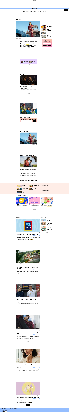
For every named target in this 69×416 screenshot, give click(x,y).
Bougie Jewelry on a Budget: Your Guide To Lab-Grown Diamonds (49, 30)
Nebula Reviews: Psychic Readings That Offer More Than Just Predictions (49, 37)
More (45, 11)
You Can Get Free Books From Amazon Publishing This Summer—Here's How (49, 26)
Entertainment (34, 11)
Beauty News (48, 28)
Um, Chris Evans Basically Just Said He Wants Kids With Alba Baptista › (46, 187)
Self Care (27, 11)
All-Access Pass (50, 205)
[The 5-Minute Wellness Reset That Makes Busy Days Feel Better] (28, 256)
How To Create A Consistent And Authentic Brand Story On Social (49, 220)
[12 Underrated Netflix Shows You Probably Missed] (22, 61)
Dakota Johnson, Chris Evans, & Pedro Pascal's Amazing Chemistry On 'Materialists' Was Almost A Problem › (46, 190)
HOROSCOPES (39, 11)
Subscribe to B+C (31, 204)
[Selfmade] (22, 200)
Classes (42, 204)
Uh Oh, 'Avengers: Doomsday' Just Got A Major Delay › (46, 185)
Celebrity (31, 11)
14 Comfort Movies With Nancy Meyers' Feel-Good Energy (34, 61)
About (1, 408)
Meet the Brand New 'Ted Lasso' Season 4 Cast (26, 299)
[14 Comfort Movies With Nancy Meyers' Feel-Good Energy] (30, 61)
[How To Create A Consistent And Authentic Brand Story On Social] (43, 220)
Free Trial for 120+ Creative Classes (34, 8)
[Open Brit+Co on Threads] (4, 411)
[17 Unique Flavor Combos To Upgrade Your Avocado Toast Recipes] (31, 186)
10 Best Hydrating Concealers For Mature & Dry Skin (25, 185)
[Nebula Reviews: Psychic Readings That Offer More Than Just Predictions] (43, 36)
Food (42, 11)
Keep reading (31, 239)
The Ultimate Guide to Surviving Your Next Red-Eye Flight (27, 333)
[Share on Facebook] (33, 235)
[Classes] (47, 200)
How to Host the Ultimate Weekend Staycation (49, 227)
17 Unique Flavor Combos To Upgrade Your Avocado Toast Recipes (36, 185)
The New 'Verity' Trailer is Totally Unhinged (25, 188)
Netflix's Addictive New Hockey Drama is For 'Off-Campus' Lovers (25, 191)
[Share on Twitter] (35, 235)
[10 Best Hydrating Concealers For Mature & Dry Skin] (19, 186)
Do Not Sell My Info (15, 408)
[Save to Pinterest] (34, 235)
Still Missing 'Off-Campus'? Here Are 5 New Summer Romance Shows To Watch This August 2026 (36, 188)
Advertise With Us (5, 408)
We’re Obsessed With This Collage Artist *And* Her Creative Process (49, 224)
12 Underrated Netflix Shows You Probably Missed (26, 61)
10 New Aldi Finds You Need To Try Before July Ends (27, 234)
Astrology (48, 35)
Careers (10, 408)
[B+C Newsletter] (34, 200)
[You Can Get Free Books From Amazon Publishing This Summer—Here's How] (43, 26)
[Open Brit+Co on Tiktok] (5, 411)
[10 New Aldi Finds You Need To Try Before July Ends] (28, 225)
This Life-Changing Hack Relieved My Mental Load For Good (49, 33)
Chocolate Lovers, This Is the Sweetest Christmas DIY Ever (49, 230)
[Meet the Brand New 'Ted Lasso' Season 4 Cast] (28, 290)
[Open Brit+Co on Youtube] (3, 411)
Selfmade (17, 204)
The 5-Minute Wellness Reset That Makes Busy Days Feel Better (27, 268)
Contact (12, 408)
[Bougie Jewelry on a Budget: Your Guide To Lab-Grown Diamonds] (43, 29)
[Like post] (39, 235)
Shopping (24, 11)
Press (2, 408)
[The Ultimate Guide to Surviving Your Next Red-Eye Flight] (28, 322)
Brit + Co (18, 367)
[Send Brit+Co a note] (6, 411)
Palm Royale (27, 44)
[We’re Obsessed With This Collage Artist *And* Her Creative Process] (43, 223)
